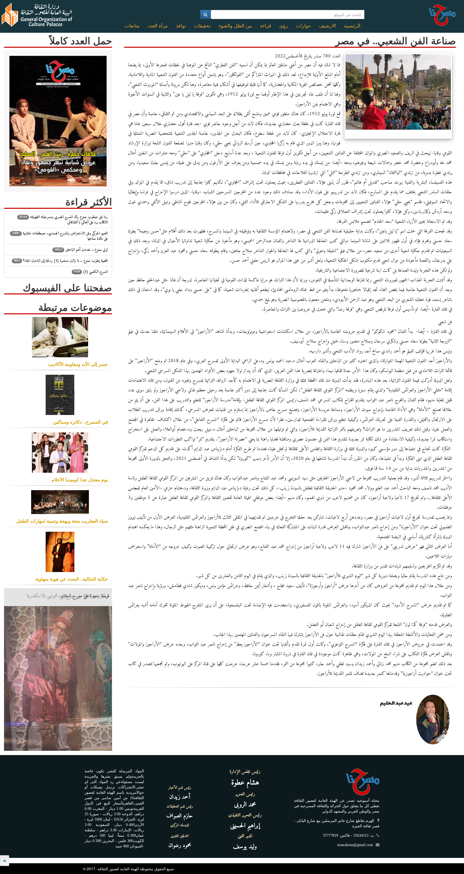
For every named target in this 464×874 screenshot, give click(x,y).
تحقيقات (202, 25)
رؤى (283, 25)
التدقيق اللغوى (180, 836)
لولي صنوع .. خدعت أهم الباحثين (81, 249)
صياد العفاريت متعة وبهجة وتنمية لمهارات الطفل (62, 521)
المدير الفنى (245, 836)
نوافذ (181, 25)
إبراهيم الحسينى (245, 825)
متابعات (132, 25)
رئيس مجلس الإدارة (245, 772)
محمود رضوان (179, 845)
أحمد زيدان (179, 797)
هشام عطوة (245, 782)
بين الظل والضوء (235, 25)
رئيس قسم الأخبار (179, 788)
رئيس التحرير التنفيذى (245, 815)
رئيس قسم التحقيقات (179, 806)
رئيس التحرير (245, 794)
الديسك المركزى (179, 825)
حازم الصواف (179, 816)
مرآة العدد (158, 25)
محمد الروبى (245, 804)
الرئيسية (352, 25)
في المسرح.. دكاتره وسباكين (80, 421)
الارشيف (327, 25)
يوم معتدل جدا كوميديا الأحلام (80, 479)
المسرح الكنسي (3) (91, 271)
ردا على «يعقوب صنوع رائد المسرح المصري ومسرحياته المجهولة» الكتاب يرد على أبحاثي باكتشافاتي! (63, 220)
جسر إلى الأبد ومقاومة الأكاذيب (78, 364)
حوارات (303, 25)
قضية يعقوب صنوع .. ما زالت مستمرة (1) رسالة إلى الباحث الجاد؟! (61, 260)
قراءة (265, 25)
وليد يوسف (245, 846)
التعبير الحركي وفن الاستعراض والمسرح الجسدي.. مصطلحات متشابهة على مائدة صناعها (60, 236)
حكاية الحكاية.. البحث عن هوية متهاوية (71, 579)
